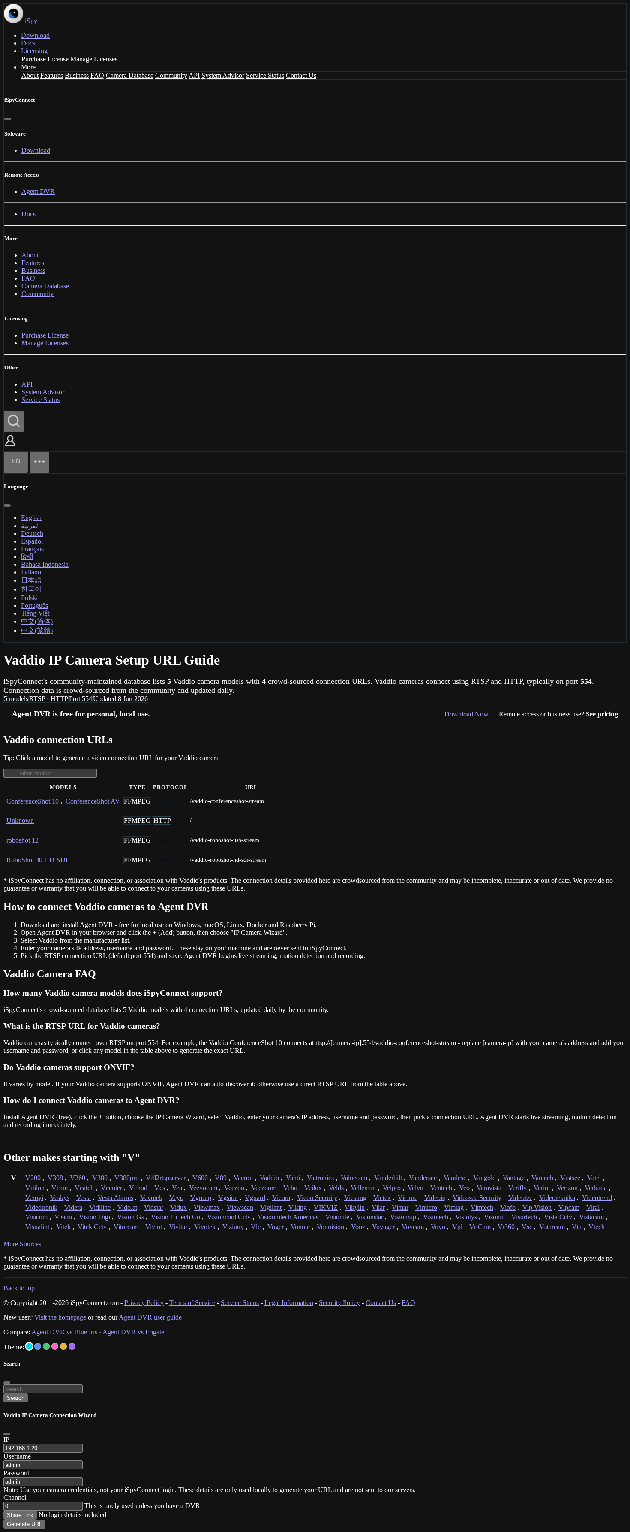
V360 (77, 1177)
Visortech (524, 1217)
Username (17, 1456)
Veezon (234, 1187)
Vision (63, 1217)
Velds (336, 1187)
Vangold (484, 1177)
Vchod (138, 1187)
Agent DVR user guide (150, 1317)
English (31, 517)
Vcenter (111, 1187)
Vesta (83, 1197)
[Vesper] (72, 1346)
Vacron (243, 1177)
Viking (297, 1207)
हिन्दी (27, 556)
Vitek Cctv (92, 1226)
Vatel (594, 1177)
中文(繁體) (37, 630)
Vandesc (455, 1177)
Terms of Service (192, 1302)
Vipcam (568, 1207)
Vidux (178, 1207)
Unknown (20, 820)
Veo (464, 1187)
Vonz (358, 1226)
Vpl (457, 1226)
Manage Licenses (93, 59)
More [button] (28, 67)
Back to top (19, 1288)
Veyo (176, 1197)
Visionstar (369, 1217)
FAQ (97, 75)
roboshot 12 (22, 840)
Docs (28, 43)
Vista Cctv (558, 1217)
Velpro (392, 1187)
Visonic (494, 1217)
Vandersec (423, 1177)
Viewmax (207, 1207)
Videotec (520, 1197)
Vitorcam (126, 1226)
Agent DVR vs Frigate (133, 1332)
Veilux (313, 1187)
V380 (100, 1177)
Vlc (256, 1226)
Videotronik (41, 1207)
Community (171, 75)
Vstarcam (552, 1226)
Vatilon (35, 1187)
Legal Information (288, 1302)
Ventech (441, 1187)
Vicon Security (317, 1197)
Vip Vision (537, 1207)
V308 (55, 1177)
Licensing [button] (34, 50)
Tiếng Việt (35, 613)
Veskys (59, 1197)
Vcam (59, 1187)
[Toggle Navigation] (39, 462)
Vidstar (153, 1207)
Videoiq (435, 1197)
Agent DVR (38, 191)
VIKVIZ (326, 1207)
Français (32, 549)
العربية (30, 525)
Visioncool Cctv (229, 1217)
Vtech (596, 1226)
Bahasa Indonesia (45, 564)
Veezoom (263, 1187)
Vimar (400, 1207)
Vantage (514, 1177)
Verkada (596, 1187)
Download (35, 35)
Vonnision (330, 1226)
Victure (407, 1197)
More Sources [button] (22, 1244)
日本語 (31, 580)
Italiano (31, 572)
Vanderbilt (388, 1177)
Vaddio (269, 1177)
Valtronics (320, 1177)
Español (32, 541)
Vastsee (570, 1177)
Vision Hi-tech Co (175, 1217)
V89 (221, 1177)
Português (34, 605)
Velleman (363, 1187)
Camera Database (129, 75)
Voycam (413, 1226)
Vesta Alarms (115, 1197)
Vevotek (151, 1197)
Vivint (153, 1226)
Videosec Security (477, 1197)
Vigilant (271, 1207)
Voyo (438, 1226)
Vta (577, 1226)
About (30, 75)
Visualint (37, 1226)
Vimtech (482, 1207)
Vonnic (300, 1226)
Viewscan (240, 1207)
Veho (290, 1187)
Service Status (265, 75)
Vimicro (426, 1207)
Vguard (255, 1197)
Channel (14, 1497)
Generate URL (24, 1524)
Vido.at (127, 1207)
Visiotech (435, 1217)
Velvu (415, 1187)
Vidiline (100, 1207)
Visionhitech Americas (288, 1217)
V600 (200, 1177)
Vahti (293, 1177)
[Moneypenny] (54, 1346)
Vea (177, 1187)
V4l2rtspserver (166, 1177)
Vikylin (355, 1207)
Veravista (489, 1187)
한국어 (31, 589)
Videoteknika (557, 1197)
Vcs (159, 1187)
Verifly (517, 1187)
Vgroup (200, 1197)
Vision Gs (130, 1217)
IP (6, 1439)
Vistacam (591, 1217)
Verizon (567, 1187)
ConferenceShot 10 (32, 801)
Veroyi (34, 1197)
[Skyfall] (46, 1346)
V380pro (126, 1177)
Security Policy (339, 1302)
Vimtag (454, 1207)
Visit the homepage (60, 1317)
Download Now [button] (466, 714)
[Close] (7, 119)
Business (77, 75)
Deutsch (32, 533)
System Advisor (222, 75)
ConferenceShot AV (93, 801)
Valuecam (354, 1177)
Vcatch (84, 1187)
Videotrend (597, 1197)
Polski (29, 597)
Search (15, 1398)
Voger (275, 1226)
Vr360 (506, 1226)
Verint (542, 1187)
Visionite (337, 1217)
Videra (73, 1207)
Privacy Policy (144, 1302)
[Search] (14, 421)
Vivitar (178, 1226)
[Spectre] (29, 1346)
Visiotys (466, 1217)
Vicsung (355, 1197)
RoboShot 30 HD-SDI (37, 860)
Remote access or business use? (558, 714)
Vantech (542, 1177)
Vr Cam (480, 1226)
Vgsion (228, 1197)
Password (16, 1473)
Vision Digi (94, 1217)
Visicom (36, 1217)
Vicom (281, 1197)
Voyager (383, 1226)
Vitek (63, 1226)
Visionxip (403, 1217)
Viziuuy (233, 1226)
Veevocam (203, 1187)
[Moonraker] (37, 1346)
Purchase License (45, 59)
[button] (10, 446)
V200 (33, 1177)
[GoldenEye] (63, 1346)
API (194, 75)
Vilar (378, 1207)
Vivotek (205, 1226)
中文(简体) (37, 621)
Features (51, 75)
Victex (382, 1197)
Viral (593, 1207)
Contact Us (301, 75)
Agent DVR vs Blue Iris (64, 1332)
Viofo (508, 1207)
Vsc (527, 1226)
